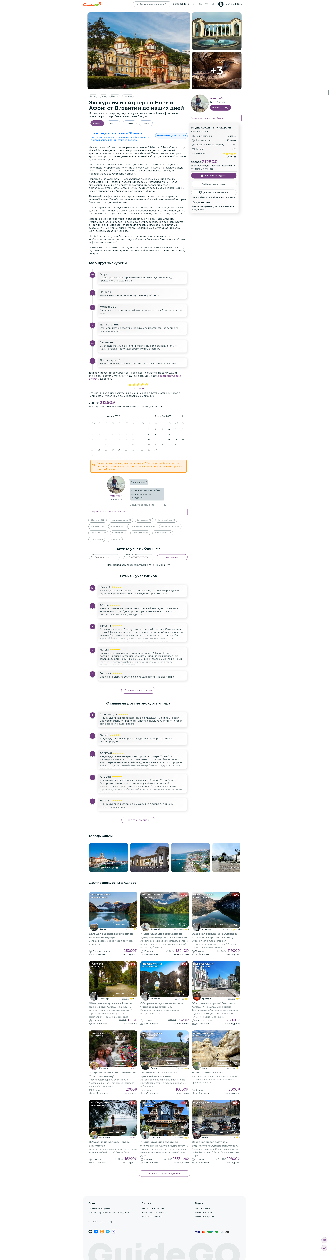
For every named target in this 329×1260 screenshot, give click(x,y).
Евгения (103, 1068)
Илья (205, 1137)
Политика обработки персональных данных (108, 1212)
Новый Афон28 (98, 533)
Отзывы (146, 123)
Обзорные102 (97, 520)
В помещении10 (162, 533)
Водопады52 (116, 526)
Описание (97, 123)
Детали (130, 123)
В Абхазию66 (97, 526)
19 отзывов (179, 929)
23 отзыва (179, 999)
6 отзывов (179, 1138)
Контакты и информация (99, 1208)
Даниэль (155, 1137)
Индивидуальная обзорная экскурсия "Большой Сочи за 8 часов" (139, 717)
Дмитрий (207, 999)
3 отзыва (180, 1068)
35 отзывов (227, 929)
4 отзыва (231, 1068)
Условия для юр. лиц (204, 1217)
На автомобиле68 (166, 520)
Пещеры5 (115, 539)
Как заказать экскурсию (153, 1208)
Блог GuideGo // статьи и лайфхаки (102, 1222)
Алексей (116, 495)
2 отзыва (128, 929)
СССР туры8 (97, 539)
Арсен (154, 1068)
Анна (204, 1068)
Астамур (207, 929)
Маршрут (113, 123)
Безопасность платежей (153, 1212)
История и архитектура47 (142, 526)
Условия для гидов (203, 1212)
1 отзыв (232, 1138)
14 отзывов (230, 999)
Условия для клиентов (152, 1217)
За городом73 (144, 520)
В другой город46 (170, 526)
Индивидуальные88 (121, 520)
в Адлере (118, 499)
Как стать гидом (202, 1208)
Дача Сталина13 (140, 533)
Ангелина (104, 1137)
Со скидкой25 (119, 533)
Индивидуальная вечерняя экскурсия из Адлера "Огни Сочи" (137, 738)
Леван (102, 929)
